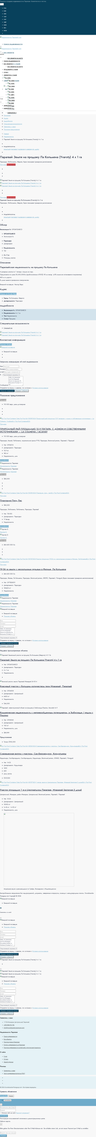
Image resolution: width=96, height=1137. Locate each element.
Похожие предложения (12, 129)
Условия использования (40, 388)
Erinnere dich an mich (9, 1113)
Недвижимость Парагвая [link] (8, 466)
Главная (6, 134)
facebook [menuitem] (21, 149)
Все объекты (9, 53)
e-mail (2, 372)
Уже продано (11, 165)
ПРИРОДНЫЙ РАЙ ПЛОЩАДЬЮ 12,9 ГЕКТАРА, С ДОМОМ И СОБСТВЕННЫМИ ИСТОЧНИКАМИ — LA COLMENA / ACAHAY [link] (43, 430)
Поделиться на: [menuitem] (9, 147)
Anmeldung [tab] (7, 1100)
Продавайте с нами (11, 69)
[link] (48, 421)
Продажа (3, 165)
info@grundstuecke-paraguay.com (14, 1028)
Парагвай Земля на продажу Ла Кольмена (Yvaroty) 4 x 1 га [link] (31, 660)
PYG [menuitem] (5, 8)
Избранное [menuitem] (12, 113)
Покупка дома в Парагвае (12, 1042)
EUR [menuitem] (5, 11)
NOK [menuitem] (5, 25)
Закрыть (11, 1096)
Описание (7, 115)
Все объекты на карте (15, 58)
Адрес (6, 118)
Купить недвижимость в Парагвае (14, 1045)
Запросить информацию (7, 391)
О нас (6, 72)
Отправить (3, 1136)
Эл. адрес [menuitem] (35, 149)
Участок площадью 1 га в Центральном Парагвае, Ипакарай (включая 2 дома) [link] (41, 789)
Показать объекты (6, 344)
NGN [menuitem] (5, 31)
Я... (1, 375)
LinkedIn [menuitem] (29, 149)
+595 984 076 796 (9, 1025)
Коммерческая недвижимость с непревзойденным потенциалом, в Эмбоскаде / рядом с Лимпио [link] (46, 714)
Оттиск (6, 1059)
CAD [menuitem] (5, 16)
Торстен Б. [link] (3, 532)
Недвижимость (9, 137)
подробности (8, 121)
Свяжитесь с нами (10, 75)
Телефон (3, 369)
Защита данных (8, 1062)
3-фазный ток (8, 328)
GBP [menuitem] (5, 22)
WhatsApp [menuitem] (7, 149)
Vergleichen (4, 1096)
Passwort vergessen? (23, 1113)
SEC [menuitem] (5, 28)
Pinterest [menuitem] (14, 149)
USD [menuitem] (5, 14)
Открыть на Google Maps (8, 294)
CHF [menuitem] (5, 19)
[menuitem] (50, 33)
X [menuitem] (25, 149)
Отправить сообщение (22, 391)
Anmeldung (4, 1116)
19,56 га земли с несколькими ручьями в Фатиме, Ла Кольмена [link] (33, 569)
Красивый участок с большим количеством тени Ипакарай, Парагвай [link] (36, 686)
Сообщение (4, 385)
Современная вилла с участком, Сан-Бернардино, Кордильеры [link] (33, 753)
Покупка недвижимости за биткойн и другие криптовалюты (22, 1047)
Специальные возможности (13, 124)
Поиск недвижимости (13, 44)
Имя (1, 366)
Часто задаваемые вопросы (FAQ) (14, 1073)
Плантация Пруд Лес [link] (11, 500)
